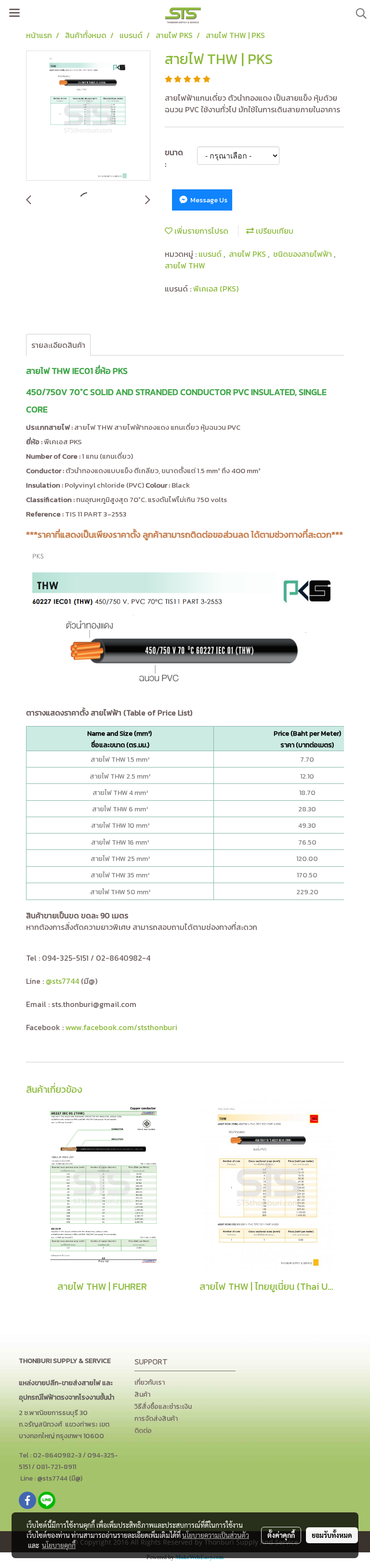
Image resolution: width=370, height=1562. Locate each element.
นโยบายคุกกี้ (59, 1545)
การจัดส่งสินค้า (156, 1419)
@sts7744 (62, 981)
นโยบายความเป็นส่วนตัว (215, 1535)
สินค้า (142, 1395)
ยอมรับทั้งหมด (332, 1535)
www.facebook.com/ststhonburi (121, 1027)
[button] (358, 13)
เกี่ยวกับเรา (149, 1382)
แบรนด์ (211, 254)
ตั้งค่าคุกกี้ (281, 1535)
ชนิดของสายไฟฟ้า (303, 254)
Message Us (208, 200)
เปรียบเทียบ (273, 231)
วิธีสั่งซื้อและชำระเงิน (163, 1407)
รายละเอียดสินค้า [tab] (58, 345)
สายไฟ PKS (248, 254)
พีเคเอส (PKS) (215, 288)
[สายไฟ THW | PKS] (88, 116)
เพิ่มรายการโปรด (200, 231)
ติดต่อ (143, 1431)
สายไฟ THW (185, 265)
